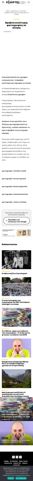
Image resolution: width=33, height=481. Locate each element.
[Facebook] (13, 457)
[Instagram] (17, 457)
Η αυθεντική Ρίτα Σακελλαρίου (14, 273)
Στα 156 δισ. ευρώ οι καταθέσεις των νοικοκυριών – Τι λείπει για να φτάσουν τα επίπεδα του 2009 (16, 333)
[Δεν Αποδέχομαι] (31, 473)
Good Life (5, 359)
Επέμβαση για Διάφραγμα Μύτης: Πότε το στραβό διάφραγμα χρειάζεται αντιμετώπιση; (15, 363)
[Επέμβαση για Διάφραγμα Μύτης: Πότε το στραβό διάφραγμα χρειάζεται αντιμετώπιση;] (16, 348)
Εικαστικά (23, 11)
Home (8, 11)
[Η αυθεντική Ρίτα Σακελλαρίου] (16, 259)
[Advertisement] (16, 58)
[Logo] (16, 2)
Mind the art (14, 11)
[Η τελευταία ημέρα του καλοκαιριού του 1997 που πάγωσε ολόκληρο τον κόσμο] (16, 286)
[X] (20, 457)
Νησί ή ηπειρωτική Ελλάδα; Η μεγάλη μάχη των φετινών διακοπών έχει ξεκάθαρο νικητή (15, 394)
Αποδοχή (10, 478)
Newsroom (5, 328)
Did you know (6, 271)
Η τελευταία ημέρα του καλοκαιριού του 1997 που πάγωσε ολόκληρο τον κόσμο (16, 302)
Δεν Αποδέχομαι (21, 478)
